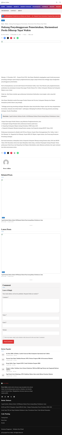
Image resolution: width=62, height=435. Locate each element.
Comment (6, 297)
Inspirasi (45, 6)
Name (5, 315)
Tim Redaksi (5, 10)
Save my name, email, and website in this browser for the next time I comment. (25, 337)
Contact (13, 10)
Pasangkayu (36, 6)
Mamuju (16, 6)
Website (5, 330)
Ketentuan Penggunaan (6, 429)
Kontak (3, 423)
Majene (52, 6)
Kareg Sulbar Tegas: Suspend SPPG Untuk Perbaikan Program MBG (23, 363)
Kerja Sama (4, 420)
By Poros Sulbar (5, 34)
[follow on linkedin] (14, 397)
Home (3, 6)
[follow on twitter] (11, 397)
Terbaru (9, 6)
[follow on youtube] (8, 397)
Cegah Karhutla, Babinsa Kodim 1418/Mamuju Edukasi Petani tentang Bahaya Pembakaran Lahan (34, 116)
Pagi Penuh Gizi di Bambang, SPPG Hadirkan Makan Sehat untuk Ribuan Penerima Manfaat (29, 374)
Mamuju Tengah (26, 6)
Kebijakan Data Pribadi (18, 429)
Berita (6, 23)
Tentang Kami (4, 417)
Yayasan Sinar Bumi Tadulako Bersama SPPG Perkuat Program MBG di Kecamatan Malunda (29, 358)
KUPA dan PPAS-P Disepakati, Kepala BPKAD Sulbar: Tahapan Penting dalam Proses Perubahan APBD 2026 (26, 407)
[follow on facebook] (2, 397)
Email (5, 322)
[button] (56, 2)
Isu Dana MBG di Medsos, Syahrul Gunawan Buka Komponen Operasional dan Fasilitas (28, 353)
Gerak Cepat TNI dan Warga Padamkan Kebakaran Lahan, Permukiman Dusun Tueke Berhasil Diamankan (25, 410)
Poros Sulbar (7, 168)
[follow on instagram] (5, 397)
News (3, 20)
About (20, 10)
